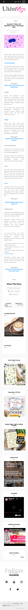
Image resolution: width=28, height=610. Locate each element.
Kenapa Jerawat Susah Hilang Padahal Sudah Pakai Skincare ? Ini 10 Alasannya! (13, 473)
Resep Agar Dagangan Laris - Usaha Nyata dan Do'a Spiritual (14, 481)
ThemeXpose (16, 603)
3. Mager (6, 119)
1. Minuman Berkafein (9, 63)
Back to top (21, 608)
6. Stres (6, 183)
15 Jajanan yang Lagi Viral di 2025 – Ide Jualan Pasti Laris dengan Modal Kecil (13, 464)
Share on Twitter (15, 291)
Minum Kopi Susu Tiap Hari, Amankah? (12, 334)
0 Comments (13, 32)
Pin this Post (15, 294)
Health (15, 20)
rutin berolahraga (9, 253)
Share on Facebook (14, 288)
